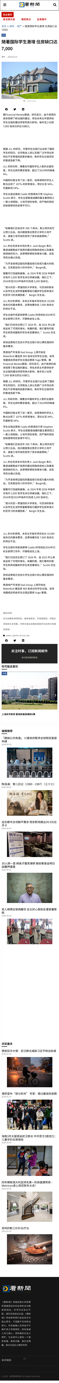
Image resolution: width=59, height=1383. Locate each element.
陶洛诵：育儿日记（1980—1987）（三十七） (29, 784)
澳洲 (3, 35)
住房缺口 (9, 635)
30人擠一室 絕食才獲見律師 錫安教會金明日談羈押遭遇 (28, 865)
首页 (4, 26)
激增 (27, 635)
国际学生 (16, 635)
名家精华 (42, 19)
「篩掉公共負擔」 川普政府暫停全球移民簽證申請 (29, 739)
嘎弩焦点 (26, 19)
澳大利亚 (23, 635)
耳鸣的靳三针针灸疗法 (15, 1228)
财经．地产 (16, 26)
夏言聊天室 (9, 19)
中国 (4, 673)
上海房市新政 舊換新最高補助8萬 (18, 714)
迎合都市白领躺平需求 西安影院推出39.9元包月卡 (29, 823)
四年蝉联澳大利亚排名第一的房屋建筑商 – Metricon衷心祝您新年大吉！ (27, 1183)
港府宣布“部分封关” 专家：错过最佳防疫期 (29, 1093)
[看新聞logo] (29, 6)
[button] (6, 109)
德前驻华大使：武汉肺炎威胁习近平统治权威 (29, 1051)
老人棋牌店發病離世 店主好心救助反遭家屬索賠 (29, 910)
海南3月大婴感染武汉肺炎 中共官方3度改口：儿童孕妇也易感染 (29, 1137)
